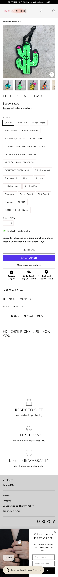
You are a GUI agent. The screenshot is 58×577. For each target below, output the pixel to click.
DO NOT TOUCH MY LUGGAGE (20, 154)
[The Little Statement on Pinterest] (48, 521)
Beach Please (38, 122)
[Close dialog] (55, 532)
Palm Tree (22, 122)
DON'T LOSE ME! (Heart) (17, 170)
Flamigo (9, 202)
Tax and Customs (11, 510)
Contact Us (8, 485)
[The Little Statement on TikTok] (53, 521)
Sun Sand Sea (31, 186)
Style (6, 118)
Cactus (8, 122)
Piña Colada (11, 130)
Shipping (6, 108)
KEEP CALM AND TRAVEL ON (19, 162)
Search (6, 495)
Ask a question (13, 307)
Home (5, 21)
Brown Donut (26, 194)
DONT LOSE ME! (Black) (16, 210)
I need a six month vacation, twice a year (25, 146)
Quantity (9, 218)
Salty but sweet (42, 170)
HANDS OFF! (36, 138)
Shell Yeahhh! (11, 178)
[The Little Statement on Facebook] (43, 521)
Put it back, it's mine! (15, 138)
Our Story (8, 479)
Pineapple (10, 194)
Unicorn (27, 178)
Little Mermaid (12, 186)
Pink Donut (43, 194)
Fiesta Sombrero (30, 130)
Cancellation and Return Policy (18, 505)
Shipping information (18, 299)
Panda (39, 178)
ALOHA (21, 202)
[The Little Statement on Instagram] (38, 521)
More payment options (29, 264)
